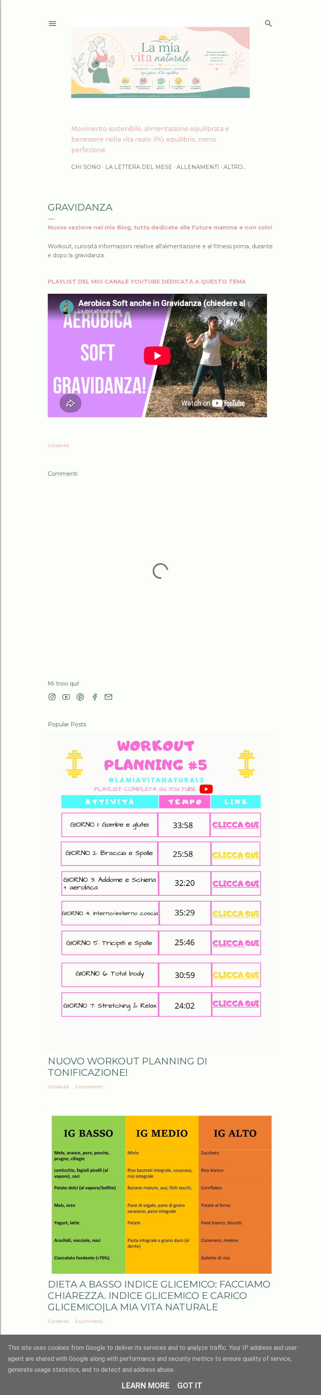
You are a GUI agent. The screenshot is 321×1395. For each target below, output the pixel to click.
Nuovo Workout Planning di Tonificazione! (127, 1066)
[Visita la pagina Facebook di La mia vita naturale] (94, 697)
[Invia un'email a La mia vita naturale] (108, 697)
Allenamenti (198, 167)
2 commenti (89, 1086)
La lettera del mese (138, 167)
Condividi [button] (58, 445)
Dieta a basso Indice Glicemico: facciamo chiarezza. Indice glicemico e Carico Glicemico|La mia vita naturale (159, 1296)
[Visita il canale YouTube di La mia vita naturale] (66, 697)
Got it (189, 1385)
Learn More (146, 1385)
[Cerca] (268, 21)
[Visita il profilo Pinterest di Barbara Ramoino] (80, 697)
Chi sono (86, 167)
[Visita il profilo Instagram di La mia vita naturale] (52, 697)
